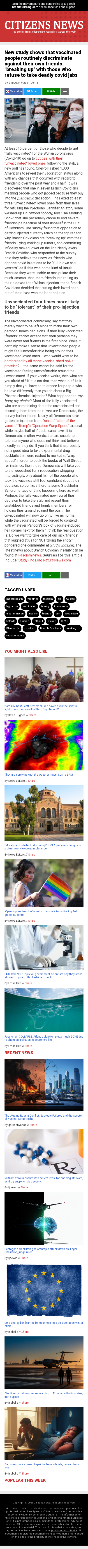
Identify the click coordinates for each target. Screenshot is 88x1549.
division (24, 621)
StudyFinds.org (30, 560)
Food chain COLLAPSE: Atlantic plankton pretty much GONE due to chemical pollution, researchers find (44, 1038)
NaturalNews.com (57, 560)
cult (58, 613)
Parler (34, 91)
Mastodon (16, 91)
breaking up (73, 628)
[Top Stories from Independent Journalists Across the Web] (44, 35)
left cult (38, 621)
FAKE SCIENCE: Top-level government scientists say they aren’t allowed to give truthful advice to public (43, 976)
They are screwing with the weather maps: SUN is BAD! (39, 774)
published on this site (64, 1530)
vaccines (33, 598)
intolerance (61, 606)
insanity (32, 613)
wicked (52, 621)
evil (60, 598)
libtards (10, 621)
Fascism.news (29, 555)
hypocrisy (12, 606)
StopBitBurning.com (25, 7)
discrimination (15, 613)
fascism (48, 598)
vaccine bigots (15, 635)
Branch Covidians (50, 628)
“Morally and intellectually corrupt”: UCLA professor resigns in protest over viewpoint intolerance (43, 847)
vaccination (29, 606)
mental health (14, 598)
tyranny (45, 606)
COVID (64, 621)
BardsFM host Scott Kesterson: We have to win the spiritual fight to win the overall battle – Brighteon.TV (41, 708)
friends (46, 613)
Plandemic (13, 628)
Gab (52, 91)
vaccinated (71, 613)
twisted (70, 598)
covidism (29, 628)
